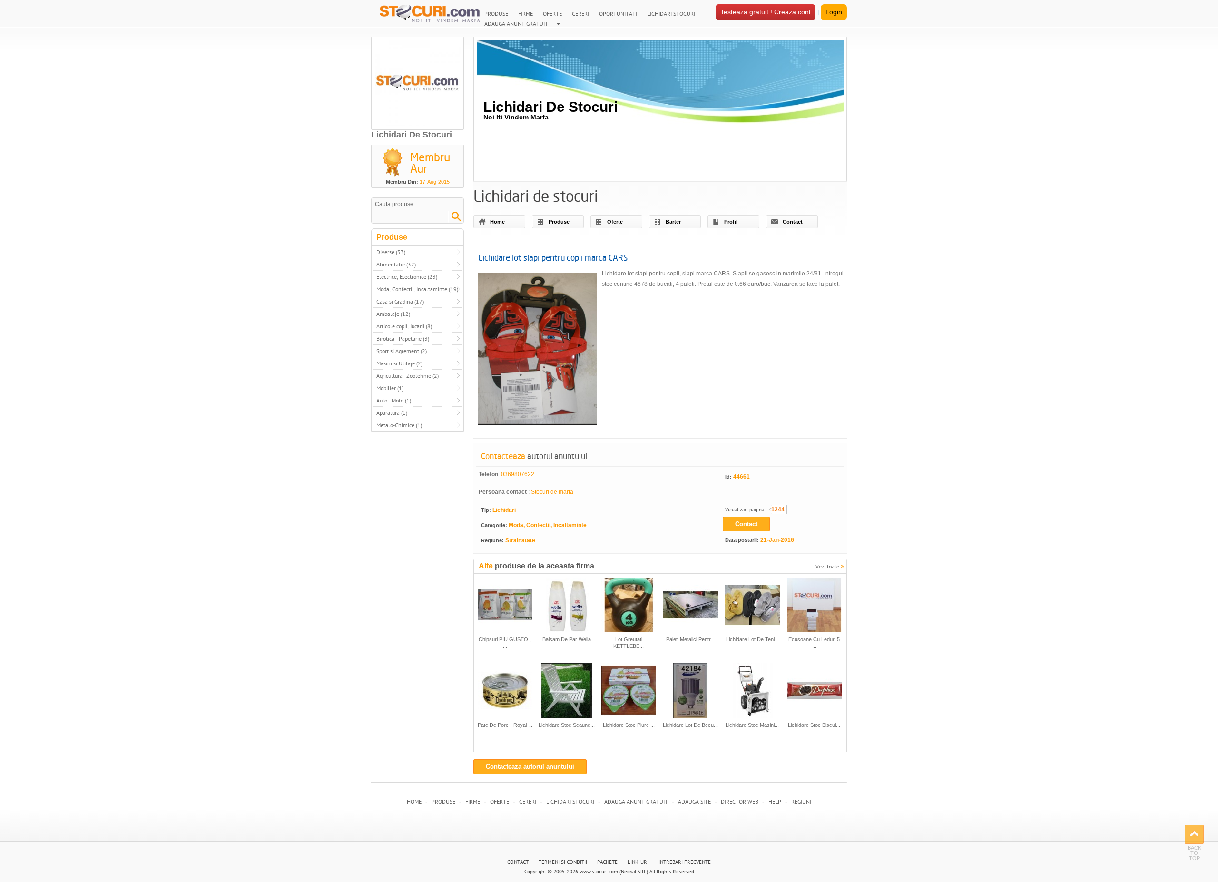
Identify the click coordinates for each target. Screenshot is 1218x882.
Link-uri (638, 862)
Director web (739, 801)
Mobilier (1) (389, 388)
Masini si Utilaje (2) (399, 363)
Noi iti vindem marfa (516, 117)
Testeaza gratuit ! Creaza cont (765, 12)
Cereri (527, 801)
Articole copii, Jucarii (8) (404, 326)
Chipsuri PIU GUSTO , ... (505, 643)
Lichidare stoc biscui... (814, 725)
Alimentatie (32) (396, 264)
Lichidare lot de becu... (690, 725)
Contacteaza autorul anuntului (530, 766)
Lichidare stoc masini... (752, 725)
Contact (793, 222)
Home (497, 222)
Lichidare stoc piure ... (629, 725)
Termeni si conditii (563, 862)
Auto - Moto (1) (393, 400)
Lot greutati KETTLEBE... (628, 643)
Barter (673, 222)
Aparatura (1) (391, 412)
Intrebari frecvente (684, 862)
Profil (730, 222)
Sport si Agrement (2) (401, 350)
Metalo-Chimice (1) (399, 425)
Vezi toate (829, 565)
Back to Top (1194, 834)
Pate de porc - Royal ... (505, 725)
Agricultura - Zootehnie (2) (407, 375)
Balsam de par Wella (566, 639)
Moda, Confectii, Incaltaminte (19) (417, 289)
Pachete (607, 862)
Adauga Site (694, 801)
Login (833, 12)
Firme (472, 801)
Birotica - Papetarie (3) (402, 338)
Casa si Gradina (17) (400, 301)
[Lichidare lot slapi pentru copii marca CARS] (537, 350)
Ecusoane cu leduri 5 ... (814, 643)
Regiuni (801, 801)
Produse (559, 222)
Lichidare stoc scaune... (567, 725)
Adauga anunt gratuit (636, 801)
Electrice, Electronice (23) (406, 276)
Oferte (615, 222)
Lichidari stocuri (570, 801)
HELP (774, 801)
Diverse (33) (390, 251)
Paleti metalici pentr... (690, 639)
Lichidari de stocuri (550, 107)
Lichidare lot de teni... (752, 639)
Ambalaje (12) (393, 313)
